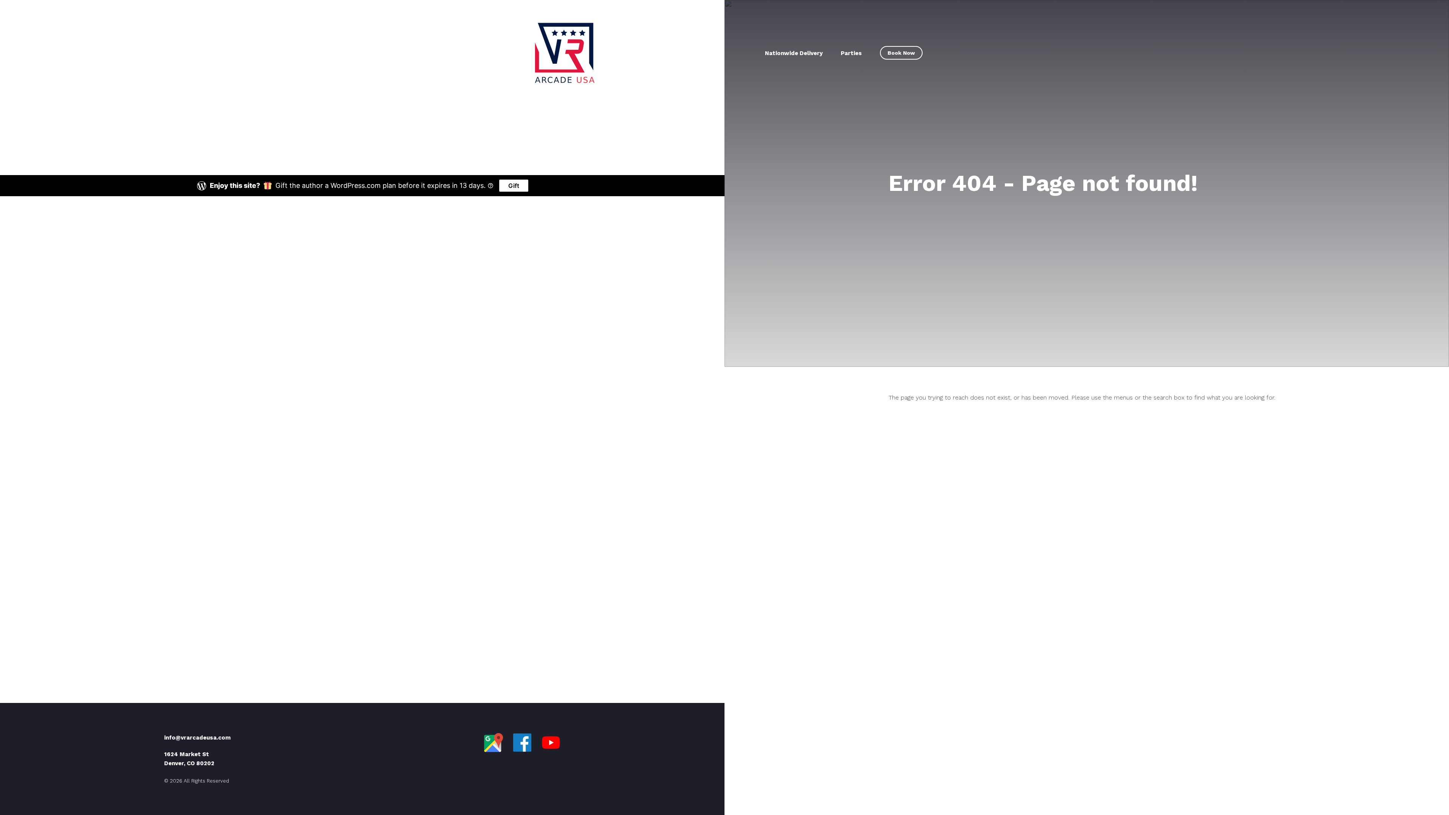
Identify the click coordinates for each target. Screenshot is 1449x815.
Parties (851, 53)
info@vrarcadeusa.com (197, 737)
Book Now (901, 53)
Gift (513, 185)
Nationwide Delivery (794, 53)
